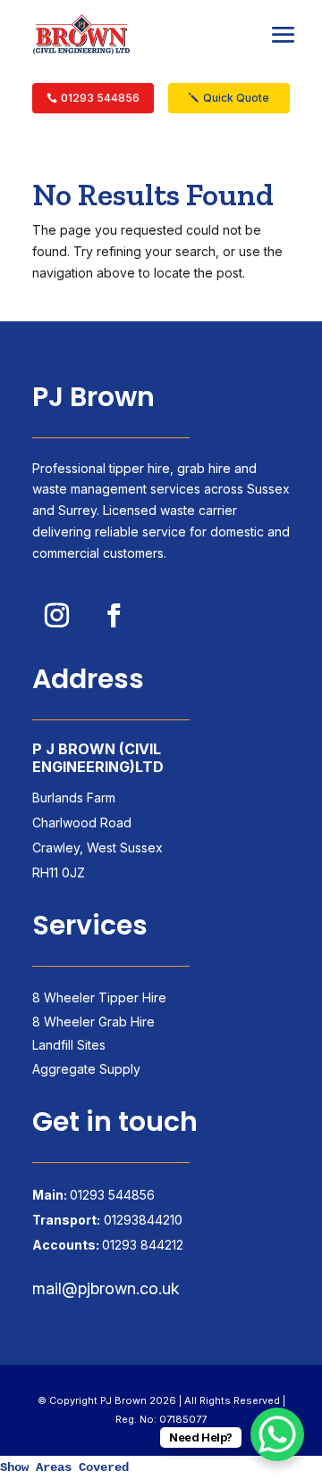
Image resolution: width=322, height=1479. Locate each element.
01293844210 (143, 1219)
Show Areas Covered (64, 1467)
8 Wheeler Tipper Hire (99, 997)
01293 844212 (142, 1244)
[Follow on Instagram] (56, 615)
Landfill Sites (69, 1044)
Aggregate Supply (86, 1068)
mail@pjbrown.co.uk (106, 1288)
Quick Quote (236, 97)
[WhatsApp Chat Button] (277, 1434)
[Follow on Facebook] (113, 615)
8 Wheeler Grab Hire (93, 1021)
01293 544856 (100, 97)
